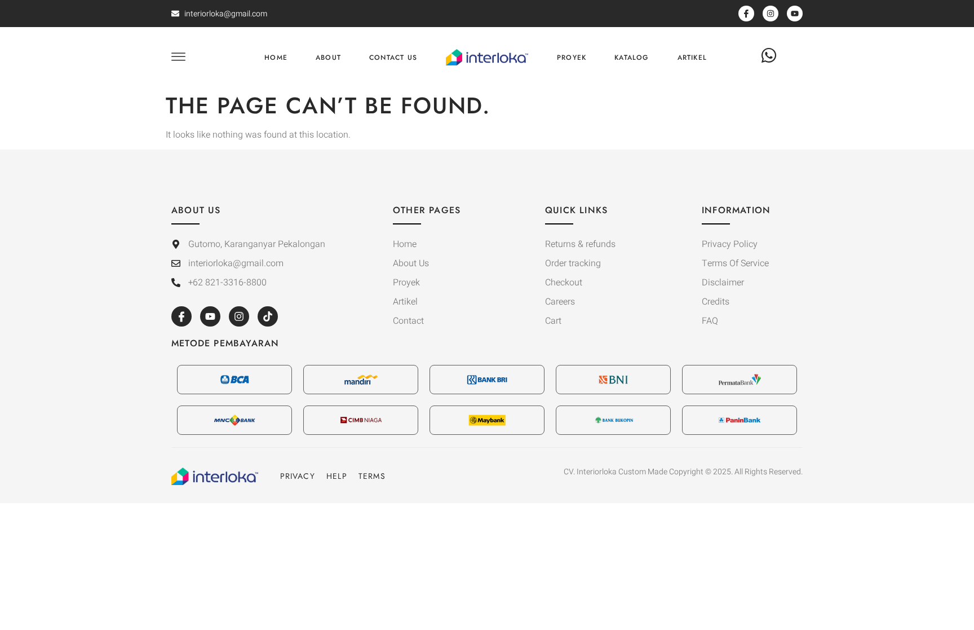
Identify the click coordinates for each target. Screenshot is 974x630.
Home (275, 57)
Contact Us (393, 57)
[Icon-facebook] (181, 316)
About (328, 57)
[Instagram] (239, 316)
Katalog (631, 57)
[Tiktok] (268, 316)
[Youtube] (210, 316)
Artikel (692, 57)
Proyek (571, 57)
